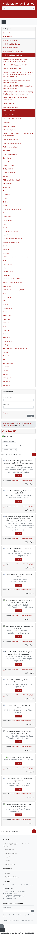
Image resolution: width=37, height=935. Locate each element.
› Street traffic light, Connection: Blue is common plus (16, 99)
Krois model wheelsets (10, 40)
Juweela (6, 249)
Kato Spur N (7, 253)
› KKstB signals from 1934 (12, 68)
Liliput (5, 268)
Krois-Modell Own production (13, 55)
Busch (5, 205)
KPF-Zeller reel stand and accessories (16, 257)
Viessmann (6, 367)
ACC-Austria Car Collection (12, 180)
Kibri (4, 260)
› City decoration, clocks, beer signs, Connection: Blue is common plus (15, 60)
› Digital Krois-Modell (10, 139)
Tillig (4, 359)
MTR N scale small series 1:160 (13, 290)
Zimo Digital (7, 158)
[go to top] (2, 926)
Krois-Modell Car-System (11, 44)
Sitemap (7, 873)
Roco (4, 326)
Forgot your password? (9, 413)
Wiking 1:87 (7, 381)
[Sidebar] (32, 22)
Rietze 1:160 (7, 315)
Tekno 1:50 (6, 356)
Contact (7, 861)
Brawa (5, 198)
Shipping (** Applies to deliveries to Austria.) (16, 845)
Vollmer (5, 370)
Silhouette (6, 337)
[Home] (17, 16)
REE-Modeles (7, 308)
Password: (6, 404)
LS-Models (6, 275)
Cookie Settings (9, 864)
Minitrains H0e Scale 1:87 (11, 279)
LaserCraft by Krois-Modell (12, 143)
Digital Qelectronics (9, 173)
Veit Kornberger (8, 363)
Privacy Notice (9, 850)
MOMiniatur (7, 286)
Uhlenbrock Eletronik (10, 154)
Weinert (5, 374)
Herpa (5, 227)
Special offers (7, 33)
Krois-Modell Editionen (10, 48)
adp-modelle (7, 184)
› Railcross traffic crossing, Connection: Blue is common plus (18, 135)
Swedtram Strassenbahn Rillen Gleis (15, 348)
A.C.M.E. (6, 176)
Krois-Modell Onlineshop (18, 3)
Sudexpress (7, 345)
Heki (4, 224)
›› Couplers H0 (9, 115)
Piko (4, 301)
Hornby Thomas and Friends (12, 239)
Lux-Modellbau (8, 271)
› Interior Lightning (9, 130)
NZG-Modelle (7, 297)
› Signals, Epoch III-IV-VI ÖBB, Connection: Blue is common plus (17, 87)
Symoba (5, 352)
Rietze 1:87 (6, 319)
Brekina (5, 202)
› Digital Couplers (9, 111)
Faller (5, 213)
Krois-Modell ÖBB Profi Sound (13, 51)
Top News (6, 151)
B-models (6, 195)
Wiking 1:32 (7, 378)
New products (7, 36)
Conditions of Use (10, 853)
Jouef (5, 246)
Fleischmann (7, 220)
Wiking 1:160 (7, 385)
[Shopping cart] (33, 16)
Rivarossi (6, 323)
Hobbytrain (6, 235)
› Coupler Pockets (9, 126)
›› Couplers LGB (9, 122)
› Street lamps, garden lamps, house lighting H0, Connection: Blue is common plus (18, 93)
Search (5, 11)
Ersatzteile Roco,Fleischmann (13, 209)
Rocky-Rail (6, 330)
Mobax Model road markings (12, 282)
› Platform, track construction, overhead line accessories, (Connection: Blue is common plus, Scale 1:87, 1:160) (18, 74)
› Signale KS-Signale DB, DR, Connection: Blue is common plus (17, 81)
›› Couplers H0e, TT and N (12, 118)
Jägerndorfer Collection (11, 242)
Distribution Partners (11, 877)
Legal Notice (8, 857)
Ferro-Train (7, 217)
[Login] (32, 911)
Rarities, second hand (10, 147)
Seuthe (5, 334)
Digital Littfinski (8, 169)
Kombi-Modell (7, 264)
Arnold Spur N (8, 187)
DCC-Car (6, 162)
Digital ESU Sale (8, 165)
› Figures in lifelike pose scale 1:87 (15, 65)
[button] (22, 16)
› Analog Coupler (9, 103)
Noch (5, 293)
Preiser (5, 304)
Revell (5, 312)
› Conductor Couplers (10, 107)
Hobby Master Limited (10, 231)
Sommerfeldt (7, 341)
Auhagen (6, 191)
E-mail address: (7, 397)
